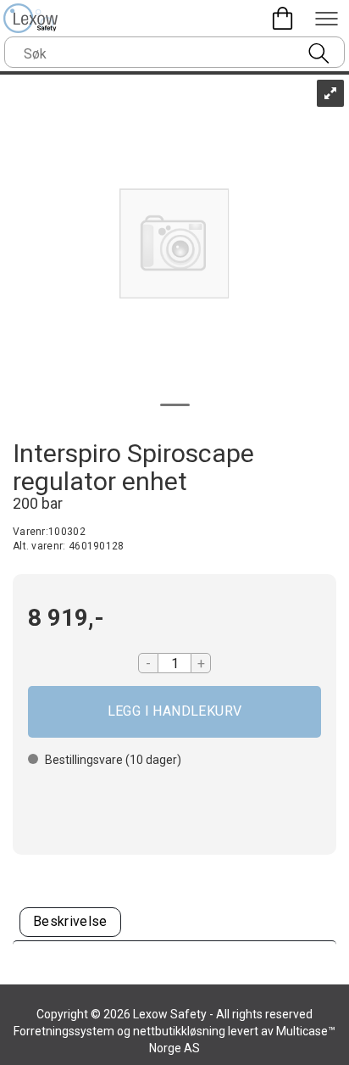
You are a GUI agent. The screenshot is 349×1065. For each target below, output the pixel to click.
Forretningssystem (64, 1031)
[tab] (70, 922)
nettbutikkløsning (179, 1031)
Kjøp (174, 712)
